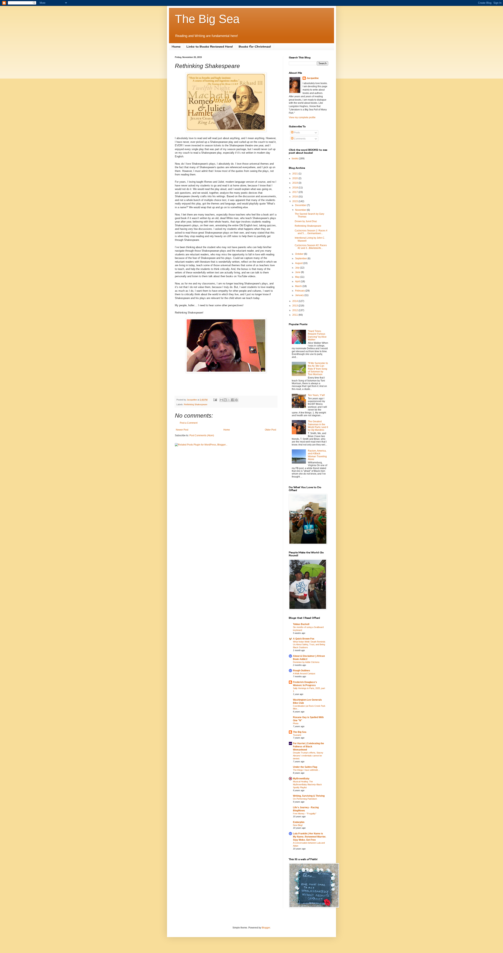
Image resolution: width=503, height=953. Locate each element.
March (298, 286)
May (297, 277)
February (300, 290)
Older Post (270, 429)
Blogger (266, 927)
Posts (296, 132)
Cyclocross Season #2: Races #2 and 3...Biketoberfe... (311, 246)
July (297, 267)
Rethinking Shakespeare (195, 404)
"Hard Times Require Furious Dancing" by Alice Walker (317, 335)
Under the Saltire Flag (305, 767)
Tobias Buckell (301, 624)
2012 (295, 310)
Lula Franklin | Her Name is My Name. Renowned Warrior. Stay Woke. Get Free (309, 836)
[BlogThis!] (225, 400)
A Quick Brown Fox (303, 638)
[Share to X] (229, 400)
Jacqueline (313, 78)
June (298, 272)
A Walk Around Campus (304, 673)
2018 (295, 187)
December (301, 205)
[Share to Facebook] (233, 400)
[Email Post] (215, 400)
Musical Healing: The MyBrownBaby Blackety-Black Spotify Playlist (307, 784)
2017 (295, 192)
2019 (295, 182)
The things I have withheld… (306, 770)
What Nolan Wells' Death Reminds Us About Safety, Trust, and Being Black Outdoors (309, 645)
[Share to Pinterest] (236, 400)
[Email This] (221, 400)
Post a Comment (188, 423)
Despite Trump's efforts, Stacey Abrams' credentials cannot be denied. (308, 755)
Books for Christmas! (255, 46)
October (299, 254)
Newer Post (182, 429)
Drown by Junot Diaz (306, 221)
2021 (295, 173)
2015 (295, 201)
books (295, 158)
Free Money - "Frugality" (304, 813)
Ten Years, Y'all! (316, 395)
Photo (295, 723)
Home (176, 46)
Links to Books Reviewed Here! (209, 46)
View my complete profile (302, 117)
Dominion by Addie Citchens (306, 662)
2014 (295, 301)
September (301, 258)
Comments (299, 138)
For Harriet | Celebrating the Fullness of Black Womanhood (308, 746)
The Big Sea (207, 19)
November (301, 210)
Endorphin (298, 822)
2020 (295, 178)
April (298, 281)
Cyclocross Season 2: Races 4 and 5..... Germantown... (311, 232)
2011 (295, 314)
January (299, 295)
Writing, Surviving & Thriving (309, 795)
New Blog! (298, 825)
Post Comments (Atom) (201, 435)
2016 (295, 196)
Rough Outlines (301, 670)
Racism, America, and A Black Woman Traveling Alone (317, 455)
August (299, 263)
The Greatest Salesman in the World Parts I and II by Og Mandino (318, 425)
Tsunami (297, 735)
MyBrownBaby (301, 778)
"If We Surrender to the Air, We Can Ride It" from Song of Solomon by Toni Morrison (318, 369)
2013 (295, 305)
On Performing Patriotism (305, 799)
